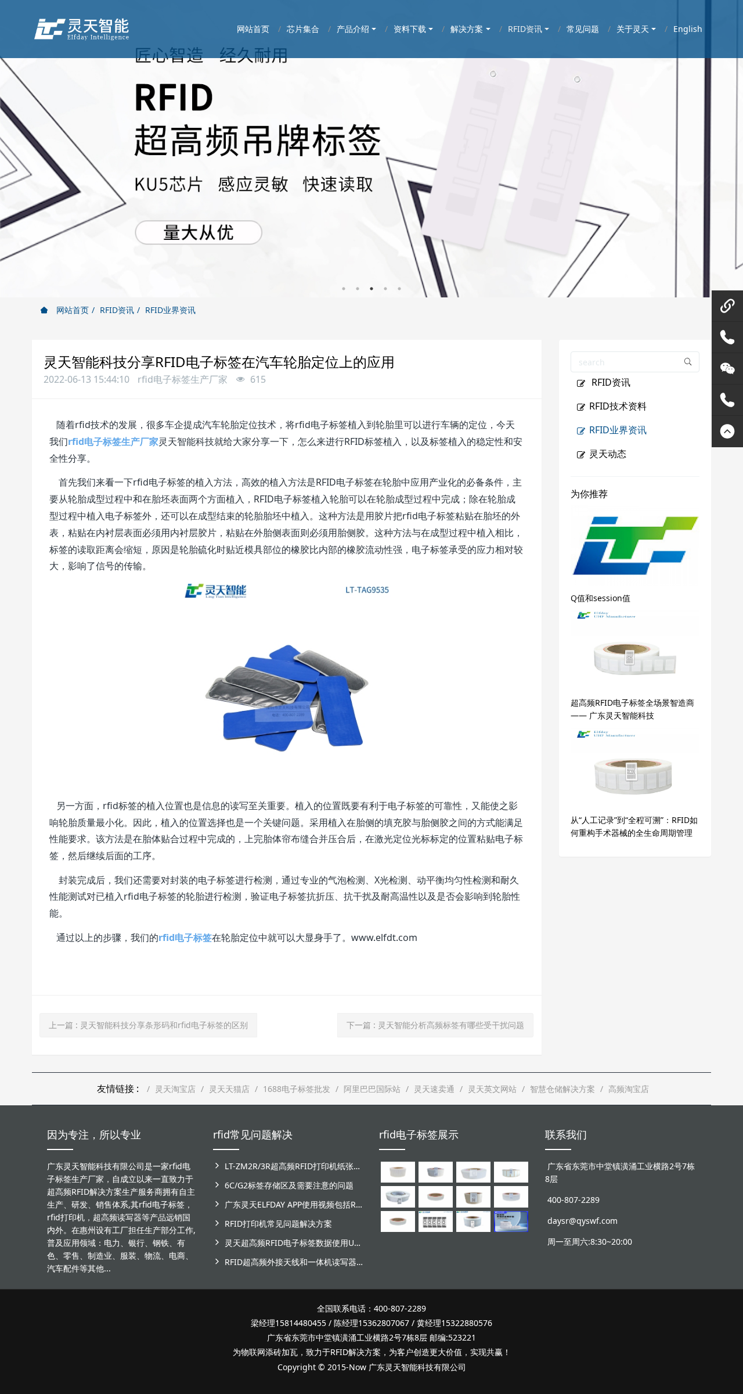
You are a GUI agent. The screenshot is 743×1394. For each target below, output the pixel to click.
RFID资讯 (117, 309)
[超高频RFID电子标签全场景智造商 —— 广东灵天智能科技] (635, 649)
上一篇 (148, 1024)
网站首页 (71, 309)
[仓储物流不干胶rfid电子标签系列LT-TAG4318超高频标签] (511, 1195)
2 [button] (357, 288)
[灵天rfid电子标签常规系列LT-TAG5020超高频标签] (398, 1195)
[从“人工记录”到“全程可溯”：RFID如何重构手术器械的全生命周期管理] (635, 766)
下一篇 (435, 1024)
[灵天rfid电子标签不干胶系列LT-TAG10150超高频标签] (473, 1195)
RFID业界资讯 (170, 309)
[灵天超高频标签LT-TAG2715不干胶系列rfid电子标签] (436, 1195)
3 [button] (371, 288)
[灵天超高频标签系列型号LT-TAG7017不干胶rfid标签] (436, 1220)
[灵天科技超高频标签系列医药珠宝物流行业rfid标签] (473, 1171)
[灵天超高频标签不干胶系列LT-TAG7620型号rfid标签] (398, 1171)
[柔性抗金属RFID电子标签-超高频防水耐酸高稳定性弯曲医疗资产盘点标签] (511, 1220)
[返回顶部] (727, 431)
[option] (371, 148)
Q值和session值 (600, 597)
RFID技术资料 (618, 406)
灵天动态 (607, 453)
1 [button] (343, 288)
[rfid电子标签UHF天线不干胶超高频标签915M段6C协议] (473, 1220)
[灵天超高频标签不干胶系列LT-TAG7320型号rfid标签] (436, 1171)
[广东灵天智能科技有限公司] (81, 26)
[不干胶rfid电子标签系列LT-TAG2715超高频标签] (398, 1220)
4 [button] (385, 288)
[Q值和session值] (635, 544)
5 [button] (399, 288)
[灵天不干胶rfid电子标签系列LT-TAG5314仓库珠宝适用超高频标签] (511, 1171)
